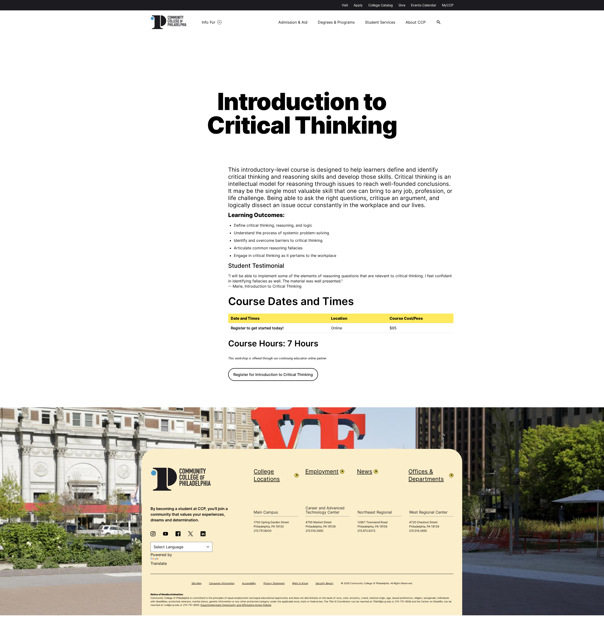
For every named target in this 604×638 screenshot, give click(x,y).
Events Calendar (423, 5)
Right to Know (300, 583)
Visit (345, 5)
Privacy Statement (274, 583)
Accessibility (249, 583)
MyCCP (447, 5)
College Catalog (380, 5)
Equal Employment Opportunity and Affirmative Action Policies (236, 605)
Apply (358, 5)
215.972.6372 (366, 530)
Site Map (196, 583)
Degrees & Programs (336, 22)
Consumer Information (222, 583)
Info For (208, 22)
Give (401, 5)
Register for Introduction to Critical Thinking (273, 374)
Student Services (380, 22)
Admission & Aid (292, 22)
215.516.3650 (314, 530)
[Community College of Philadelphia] (169, 22)
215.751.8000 (263, 530)
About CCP (416, 22)
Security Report (324, 583)
